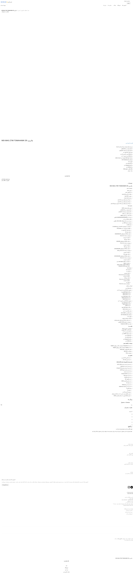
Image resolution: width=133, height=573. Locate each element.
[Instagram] (129, 487)
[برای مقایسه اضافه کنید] (131, 563)
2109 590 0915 (130, 493)
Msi (1, 404)
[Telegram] (131, 487)
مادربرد (19, 10)
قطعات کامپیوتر (24, 10)
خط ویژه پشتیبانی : (130, 492)
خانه (28, 10)
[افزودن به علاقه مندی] (128, 563)
